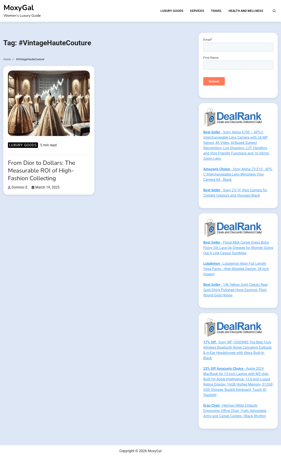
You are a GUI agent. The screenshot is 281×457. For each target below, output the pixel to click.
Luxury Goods (171, 11)
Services (197, 11)
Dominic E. (20, 187)
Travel (216, 11)
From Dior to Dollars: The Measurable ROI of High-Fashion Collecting (41, 170)
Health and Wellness (246, 11)
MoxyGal (19, 8)
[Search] (274, 11)
